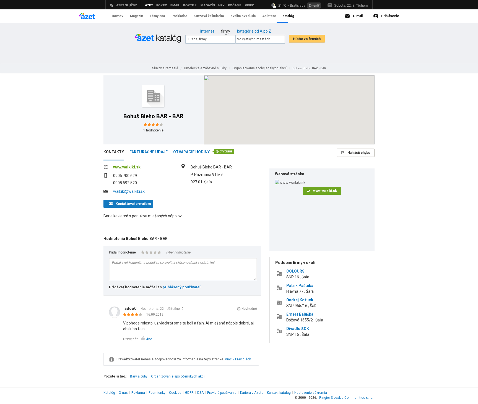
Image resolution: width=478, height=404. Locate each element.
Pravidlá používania (222, 393)
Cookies (175, 393)
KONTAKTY (113, 152)
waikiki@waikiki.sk (129, 191)
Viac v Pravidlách (238, 359)
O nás (123, 393)
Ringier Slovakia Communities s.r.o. (346, 398)
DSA (200, 393)
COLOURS (295, 271)
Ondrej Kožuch (299, 300)
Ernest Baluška (299, 314)
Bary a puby (138, 376)
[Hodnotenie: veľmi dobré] (134, 315)
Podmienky (157, 393)
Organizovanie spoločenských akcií (178, 376)
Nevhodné (249, 309)
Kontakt (279, 393)
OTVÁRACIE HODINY (191, 152)
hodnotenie (153, 130)
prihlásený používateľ (182, 287)
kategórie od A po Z (254, 31)
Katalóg (109, 393)
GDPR (189, 393)
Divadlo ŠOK (297, 328)
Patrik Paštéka (299, 285)
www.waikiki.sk (127, 167)
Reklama (138, 393)
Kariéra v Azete (251, 393)
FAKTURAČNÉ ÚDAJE (148, 152)
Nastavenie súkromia (310, 393)
